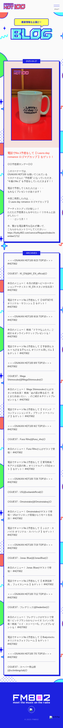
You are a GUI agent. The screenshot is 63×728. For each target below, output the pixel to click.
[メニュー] (56, 6)
